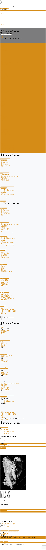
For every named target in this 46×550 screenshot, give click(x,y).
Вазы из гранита (3, 108)
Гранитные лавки (4, 113)
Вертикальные (3, 45)
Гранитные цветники (4, 124)
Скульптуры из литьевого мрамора (7, 76)
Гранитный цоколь (4, 67)
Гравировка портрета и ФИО (6, 71)
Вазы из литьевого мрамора (6, 109)
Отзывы (2, 79)
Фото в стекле (3, 73)
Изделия (2, 52)
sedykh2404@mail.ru (4, 29)
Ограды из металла (4, 58)
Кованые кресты (4, 55)
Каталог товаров (4, 90)
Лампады (2, 57)
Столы (1, 59)
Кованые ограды (4, 117)
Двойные (2, 47)
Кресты (2, 49)
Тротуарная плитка (4, 66)
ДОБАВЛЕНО (3, 444)
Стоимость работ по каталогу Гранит (8, 85)
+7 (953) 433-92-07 (4, 419)
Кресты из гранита (4, 50)
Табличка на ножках (4, 60)
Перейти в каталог (4, 8)
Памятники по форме (5, 51)
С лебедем (2, 104)
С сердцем (2, 105)
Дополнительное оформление (7, 72)
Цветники (2, 61)
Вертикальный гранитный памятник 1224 (9, 531)
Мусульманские (3, 102)
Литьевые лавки (3, 114)
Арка (1, 100)
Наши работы (3, 150)
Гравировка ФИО (4, 527)
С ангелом (2, 103)
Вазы (1, 53)
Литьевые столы (3, 121)
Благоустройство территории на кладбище (9, 62)
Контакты (2, 152)
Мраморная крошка (4, 65)
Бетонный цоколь (4, 63)
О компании (3, 143)
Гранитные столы (4, 120)
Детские (2, 101)
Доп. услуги (3, 77)
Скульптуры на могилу (5, 75)
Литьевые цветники (4, 126)
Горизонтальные (3, 46)
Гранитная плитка (4, 64)
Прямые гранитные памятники (7, 82)
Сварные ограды (4, 118)
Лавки (1, 56)
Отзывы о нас (3, 151)
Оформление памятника (5, 70)
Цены (1, 146)
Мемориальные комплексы (6, 68)
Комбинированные (4, 48)
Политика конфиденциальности (7, 80)
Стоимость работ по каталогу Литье (8, 84)
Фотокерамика (3, 74)
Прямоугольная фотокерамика (7, 524)
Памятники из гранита (5, 44)
